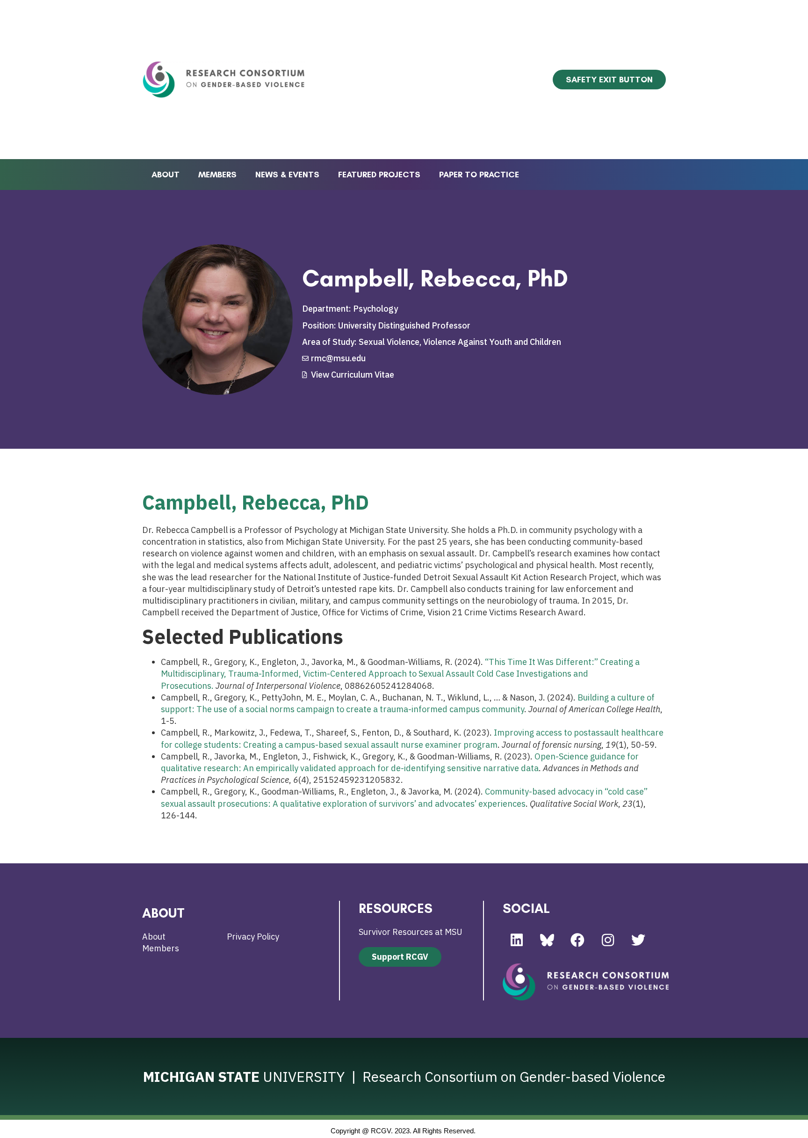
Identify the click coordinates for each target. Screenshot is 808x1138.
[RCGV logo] (586, 981)
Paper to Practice (479, 174)
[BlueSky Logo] (547, 940)
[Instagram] (608, 940)
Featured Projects (379, 174)
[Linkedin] (517, 940)
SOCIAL (526, 908)
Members (217, 174)
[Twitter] (638, 940)
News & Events (287, 174)
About (166, 174)
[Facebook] (577, 940)
